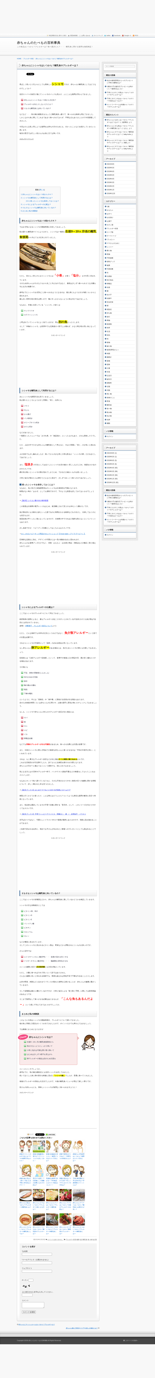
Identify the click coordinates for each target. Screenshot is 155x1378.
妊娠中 (109, 298)
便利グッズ (111, 261)
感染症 (109, 309)
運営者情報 (74, 35)
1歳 (108, 206)
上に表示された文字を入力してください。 (38, 1292)
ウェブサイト (27, 1268)
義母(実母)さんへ (113, 350)
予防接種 (110, 258)
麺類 (108, 423)
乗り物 (109, 250)
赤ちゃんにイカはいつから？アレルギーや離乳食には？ (52, 1230)
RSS (136, 35)
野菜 (108, 401)
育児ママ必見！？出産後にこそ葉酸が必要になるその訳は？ (38, 1182)
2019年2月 (110, 186)
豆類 (108, 386)
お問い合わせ (85, 35)
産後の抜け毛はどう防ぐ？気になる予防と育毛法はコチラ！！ (25, 1182)
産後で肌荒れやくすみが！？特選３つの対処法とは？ (65, 1156)
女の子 (109, 295)
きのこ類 (110, 225)
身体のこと (111, 398)
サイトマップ (98, 35)
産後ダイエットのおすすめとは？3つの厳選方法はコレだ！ (25, 1157)
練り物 (109, 346)
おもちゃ (110, 210)
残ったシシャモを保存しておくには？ (42, 201)
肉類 (108, 353)
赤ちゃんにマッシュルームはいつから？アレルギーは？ (37, 1324)
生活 (81, 1239)
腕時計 (109, 357)
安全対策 (110, 302)
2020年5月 (110, 168)
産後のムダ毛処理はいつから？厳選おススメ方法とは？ (78, 1157)
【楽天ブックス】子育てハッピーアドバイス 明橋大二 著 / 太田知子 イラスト (53, 814)
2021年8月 (110, 164)
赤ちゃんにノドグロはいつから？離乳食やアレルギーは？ (38, 1230)
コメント (25, 1300)
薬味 (108, 364)
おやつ (109, 214)
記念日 (109, 375)
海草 (108, 328)
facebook (117, 35)
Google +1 (127, 35)
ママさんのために (113, 243)
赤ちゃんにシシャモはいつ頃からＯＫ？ (37, 194)
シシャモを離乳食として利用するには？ (37, 198)
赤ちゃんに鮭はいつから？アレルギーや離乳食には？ (25, 1205)
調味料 (109, 383)
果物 (108, 320)
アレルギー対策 (71, 1239)
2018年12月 (111, 193)
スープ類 (110, 232)
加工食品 (110, 280)
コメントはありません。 (56, 1239)
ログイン (110, 436)
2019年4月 (110, 179)
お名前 (25, 1251)
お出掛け (110, 217)
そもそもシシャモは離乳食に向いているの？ (38, 208)
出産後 (109, 276)
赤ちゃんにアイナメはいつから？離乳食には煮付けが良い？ (78, 1206)
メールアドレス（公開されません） (36, 1260)
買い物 (109, 394)
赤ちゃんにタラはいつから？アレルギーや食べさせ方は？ (38, 1206)
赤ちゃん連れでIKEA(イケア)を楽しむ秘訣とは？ (82, 1328)
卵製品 (109, 284)
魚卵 (108, 420)
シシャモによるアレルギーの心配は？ (36, 204)
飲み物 (109, 412)
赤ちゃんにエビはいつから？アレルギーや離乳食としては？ (25, 1230)
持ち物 (109, 313)
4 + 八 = (25, 1280)
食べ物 (90, 1239)
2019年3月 (110, 182)
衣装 (108, 372)
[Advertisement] (77, 17)
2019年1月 (110, 190)
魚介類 (94, 1239)
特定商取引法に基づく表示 (57, 35)
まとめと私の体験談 (29, 211)
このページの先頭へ (131, 1340)
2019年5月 (110, 175)
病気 (108, 335)
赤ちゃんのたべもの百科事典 (38, 42)
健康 (77, 1239)
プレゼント (111, 239)
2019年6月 (110, 171)
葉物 (108, 361)
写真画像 (110, 269)
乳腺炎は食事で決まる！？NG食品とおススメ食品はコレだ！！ (52, 1182)
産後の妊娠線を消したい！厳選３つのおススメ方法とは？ (52, 1157)
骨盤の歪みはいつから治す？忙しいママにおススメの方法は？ (65, 1182)
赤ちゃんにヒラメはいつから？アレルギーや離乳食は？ (52, 1206)
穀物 (108, 342)
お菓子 (109, 221)
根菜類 (109, 324)
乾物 (108, 254)
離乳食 (85, 1239)
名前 (108, 287)
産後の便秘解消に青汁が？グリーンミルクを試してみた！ (38, 1157)
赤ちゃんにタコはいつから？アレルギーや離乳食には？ (78, 1230)
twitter (108, 35)
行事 (108, 368)
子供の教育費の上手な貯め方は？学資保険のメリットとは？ (78, 1182)
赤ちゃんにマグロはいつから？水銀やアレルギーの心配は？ (65, 1206)
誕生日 (109, 379)
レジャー (110, 247)
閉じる (42, 190)
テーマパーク (111, 236)
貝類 (108, 390)
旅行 (108, 317)
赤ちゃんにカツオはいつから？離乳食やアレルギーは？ (65, 1230)
